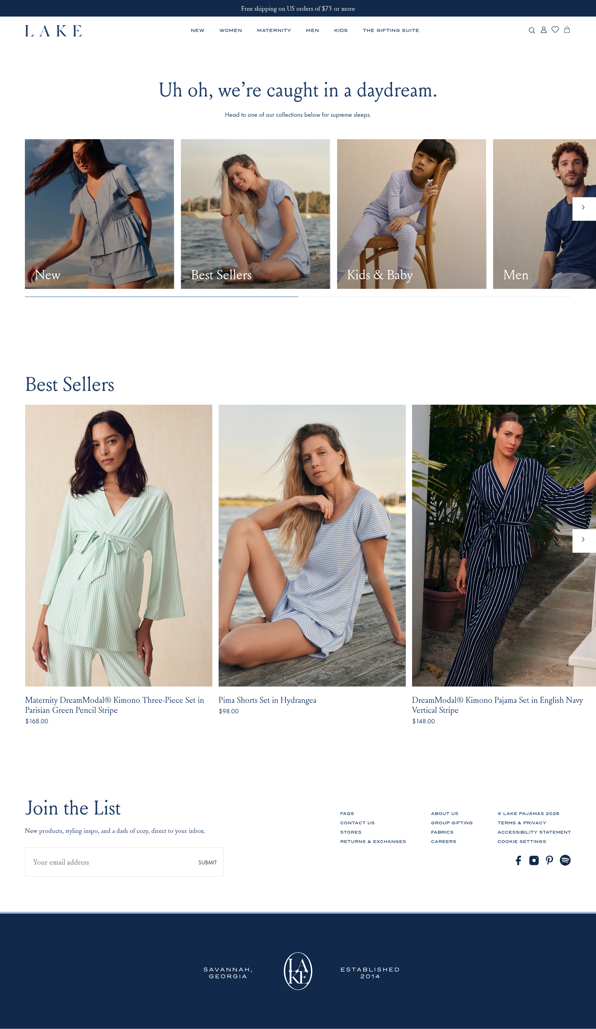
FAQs (347, 813)
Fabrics (442, 832)
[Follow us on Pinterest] (549, 860)
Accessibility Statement (534, 832)
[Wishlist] (555, 32)
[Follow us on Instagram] (534, 860)
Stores (351, 832)
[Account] (543, 33)
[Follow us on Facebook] (518, 860)
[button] (584, 541)
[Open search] (532, 30)
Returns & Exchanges (373, 841)
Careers (443, 841)
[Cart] (567, 33)
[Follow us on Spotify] (565, 860)
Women (230, 30)
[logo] (53, 31)
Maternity (274, 30)
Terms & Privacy (522, 822)
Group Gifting (452, 822)
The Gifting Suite (391, 30)
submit (207, 862)
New (197, 30)
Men (312, 30)
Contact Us (357, 822)
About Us (444, 813)
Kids (341, 30)
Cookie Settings (522, 841)
